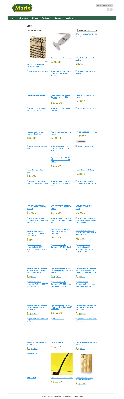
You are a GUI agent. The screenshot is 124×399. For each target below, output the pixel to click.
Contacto (58, 18)
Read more (81, 142)
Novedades (69, 18)
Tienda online (46, 18)
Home (13, 18)
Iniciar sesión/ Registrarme (28, 18)
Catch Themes (79, 396)
